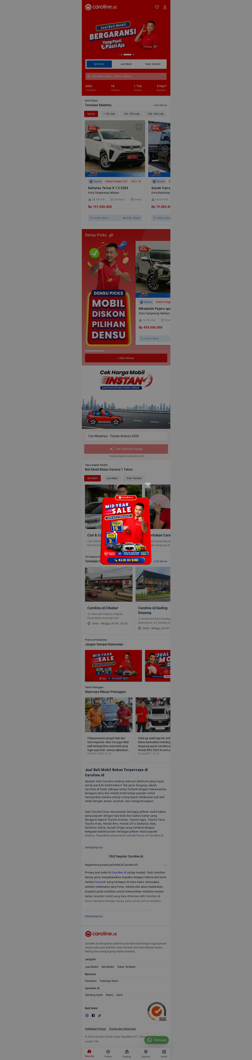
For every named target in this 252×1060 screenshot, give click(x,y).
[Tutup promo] (148, 485)
